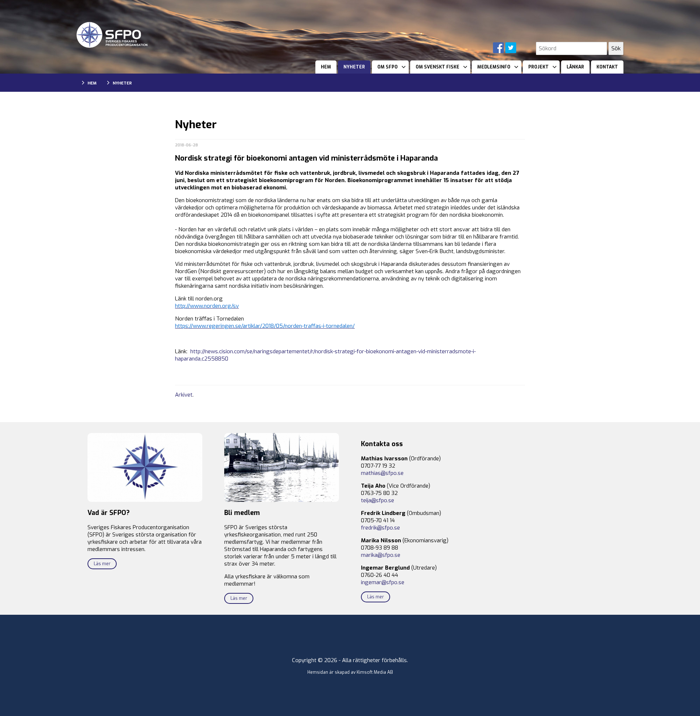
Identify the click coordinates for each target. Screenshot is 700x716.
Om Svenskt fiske (437, 67)
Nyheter (354, 67)
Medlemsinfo (493, 67)
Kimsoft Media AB (375, 672)
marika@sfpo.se (380, 555)
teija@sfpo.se (377, 500)
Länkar (575, 67)
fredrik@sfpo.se (380, 527)
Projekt (538, 67)
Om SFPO (387, 67)
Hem (326, 67)
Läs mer (102, 564)
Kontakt (607, 67)
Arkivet (183, 394)
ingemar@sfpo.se (382, 582)
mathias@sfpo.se (382, 473)
